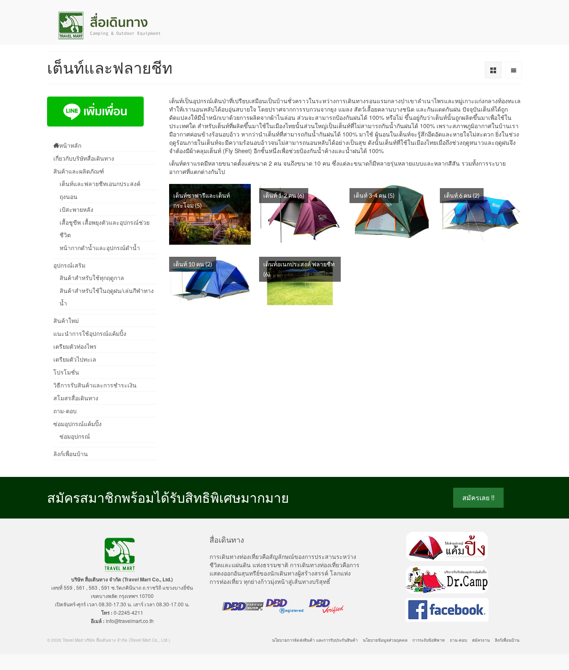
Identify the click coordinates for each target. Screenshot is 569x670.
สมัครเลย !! (478, 497)
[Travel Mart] (122, 25)
